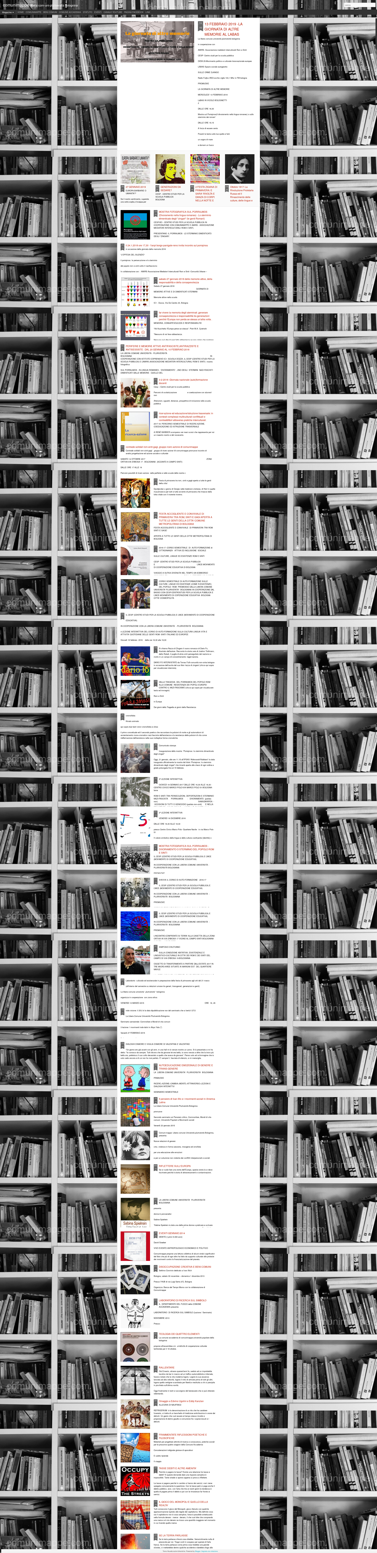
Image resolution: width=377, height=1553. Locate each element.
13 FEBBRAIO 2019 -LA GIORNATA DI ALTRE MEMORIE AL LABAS (224, 29)
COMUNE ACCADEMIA (70, 12)
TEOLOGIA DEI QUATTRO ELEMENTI (179, 1334)
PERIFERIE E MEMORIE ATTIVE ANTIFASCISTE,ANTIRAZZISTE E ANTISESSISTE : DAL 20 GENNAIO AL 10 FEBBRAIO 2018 (162, 347)
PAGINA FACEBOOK (133, 12)
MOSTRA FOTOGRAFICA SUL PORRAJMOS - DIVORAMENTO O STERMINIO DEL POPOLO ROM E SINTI (186, 849)
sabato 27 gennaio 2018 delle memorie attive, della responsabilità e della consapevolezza (185, 280)
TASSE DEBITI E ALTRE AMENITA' (177, 1468)
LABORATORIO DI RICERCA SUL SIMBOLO (182, 1300)
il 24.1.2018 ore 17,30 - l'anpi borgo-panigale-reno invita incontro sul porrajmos (167, 245)
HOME (21, 12)
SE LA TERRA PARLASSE (173, 1535)
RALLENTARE (167, 1367)
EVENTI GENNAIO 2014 (172, 1233)
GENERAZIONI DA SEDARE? (171, 188)
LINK (147, 12)
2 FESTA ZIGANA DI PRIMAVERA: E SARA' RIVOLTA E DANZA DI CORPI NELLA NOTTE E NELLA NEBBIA (206, 195)
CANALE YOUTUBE (113, 12)
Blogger (197, 1551)
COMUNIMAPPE (33, 12)
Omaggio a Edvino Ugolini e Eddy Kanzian (181, 1401)
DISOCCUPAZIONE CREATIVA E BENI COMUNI (185, 1266)
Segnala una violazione (209, 1551)
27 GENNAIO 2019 (136, 187)
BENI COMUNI (50, 12)
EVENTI (98, 12)
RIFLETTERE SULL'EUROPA (175, 1166)
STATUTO (87, 12)
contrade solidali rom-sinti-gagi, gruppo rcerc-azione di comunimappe (162, 447)
